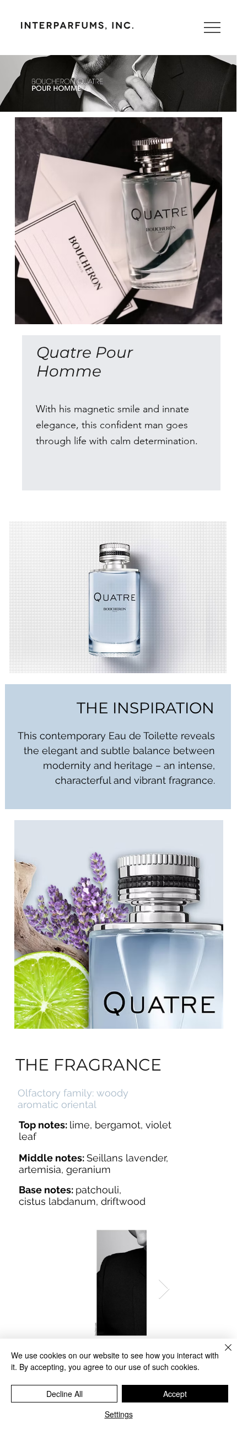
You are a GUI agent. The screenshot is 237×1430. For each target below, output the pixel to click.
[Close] (221, 1354)
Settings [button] (119, 1414)
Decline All (64, 1393)
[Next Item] (164, 1289)
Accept (175, 1393)
